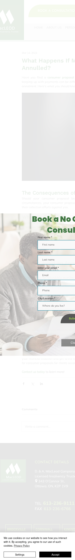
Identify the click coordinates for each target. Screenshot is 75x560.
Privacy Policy (22, 545)
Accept (55, 554)
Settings (19, 554)
